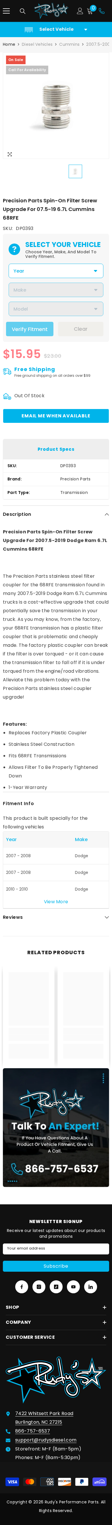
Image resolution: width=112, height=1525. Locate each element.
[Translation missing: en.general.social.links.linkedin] (90, 1286)
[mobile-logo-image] (51, 11)
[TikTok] (56, 1286)
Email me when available (56, 415)
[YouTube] (73, 1286)
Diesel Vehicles (37, 44)
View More (56, 901)
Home (9, 44)
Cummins (69, 44)
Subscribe (56, 1266)
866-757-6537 (32, 1431)
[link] (29, 1038)
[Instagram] (38, 1286)
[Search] (22, 11)
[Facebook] (21, 1286)
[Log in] (80, 11)
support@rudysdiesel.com (45, 1440)
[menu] (6, 10)
